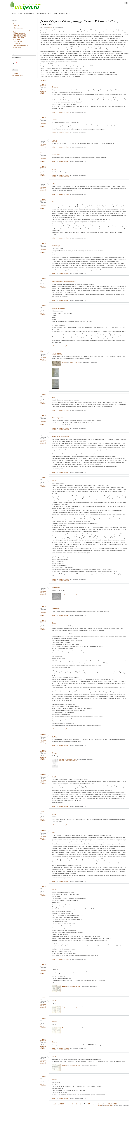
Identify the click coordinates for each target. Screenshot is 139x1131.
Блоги (49, 13)
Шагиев (50, 27)
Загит (42, 152)
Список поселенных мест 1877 (21, 45)
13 (103, 1103)
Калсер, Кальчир (57, 353)
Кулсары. (54, 753)
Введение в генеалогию (19, 33)
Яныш (54, 814)
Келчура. (54, 140)
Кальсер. (54, 889)
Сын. (53, 183)
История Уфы (16, 39)
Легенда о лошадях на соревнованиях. (64, 281)
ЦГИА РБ (16, 26)
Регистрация (15, 73)
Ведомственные (18, 28)
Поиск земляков (29, 13)
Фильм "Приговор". (58, 418)
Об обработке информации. (61, 436)
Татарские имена (41, 13)
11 (93, 1103)
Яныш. (54, 776)
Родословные (16, 43)
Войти (55, 13)
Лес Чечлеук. (56, 246)
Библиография (17, 47)
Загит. (54, 169)
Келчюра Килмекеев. (58, 308)
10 (89, 1103)
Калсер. (54, 480)
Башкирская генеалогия (19, 35)
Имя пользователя (16, 57)
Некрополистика (17, 41)
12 (98, 1103)
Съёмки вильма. (57, 202)
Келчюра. (55, 87)
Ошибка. (54, 736)
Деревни (13, 13)
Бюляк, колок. (56, 155)
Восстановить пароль (17, 75)
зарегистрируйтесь (64, 112)
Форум (20, 13)
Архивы (15, 24)
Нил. (53, 397)
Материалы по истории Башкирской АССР (22, 31)
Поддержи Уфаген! (64, 13)
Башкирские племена (18, 37)
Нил (41, 351)
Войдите (54, 112)
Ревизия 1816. (56, 587)
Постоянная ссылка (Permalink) (43, 92)
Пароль (14, 63)
